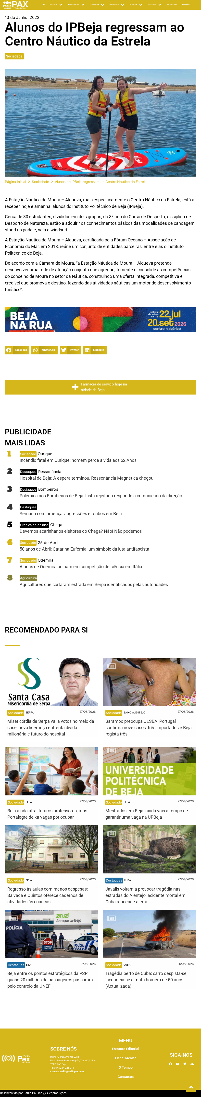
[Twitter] (185, 1064)
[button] (17, 350)
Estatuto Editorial (125, 1049)
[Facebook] (171, 1064)
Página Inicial (15, 182)
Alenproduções (56, 1093)
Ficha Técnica (126, 1058)
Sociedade (14, 56)
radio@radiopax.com (72, 1071)
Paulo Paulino (33, 1093)
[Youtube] (178, 1064)
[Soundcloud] (192, 1064)
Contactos (126, 1077)
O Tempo (126, 1067)
